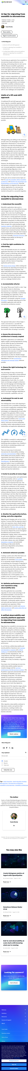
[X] (9, 747)
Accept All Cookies (14, 1068)
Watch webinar (14, 734)
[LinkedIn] (12, 747)
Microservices (4, 783)
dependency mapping (7, 542)
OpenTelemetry (5, 461)
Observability (7, 32)
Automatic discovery (18, 235)
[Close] (26, 1044)
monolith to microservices (7, 785)
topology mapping (6, 226)
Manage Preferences (14, 1060)
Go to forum (14, 983)
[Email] (4, 747)
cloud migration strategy (19, 781)
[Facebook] (7, 747)
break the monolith (10, 179)
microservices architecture (15, 783)
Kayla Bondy (9, 26)
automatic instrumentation (8, 454)
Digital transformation (9, 36)
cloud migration (7, 781)
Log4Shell (19, 479)
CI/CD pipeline (19, 559)
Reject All (14, 1064)
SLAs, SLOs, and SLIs (18, 527)
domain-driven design (9, 266)
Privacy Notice (17, 1058)
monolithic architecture (21, 785)
